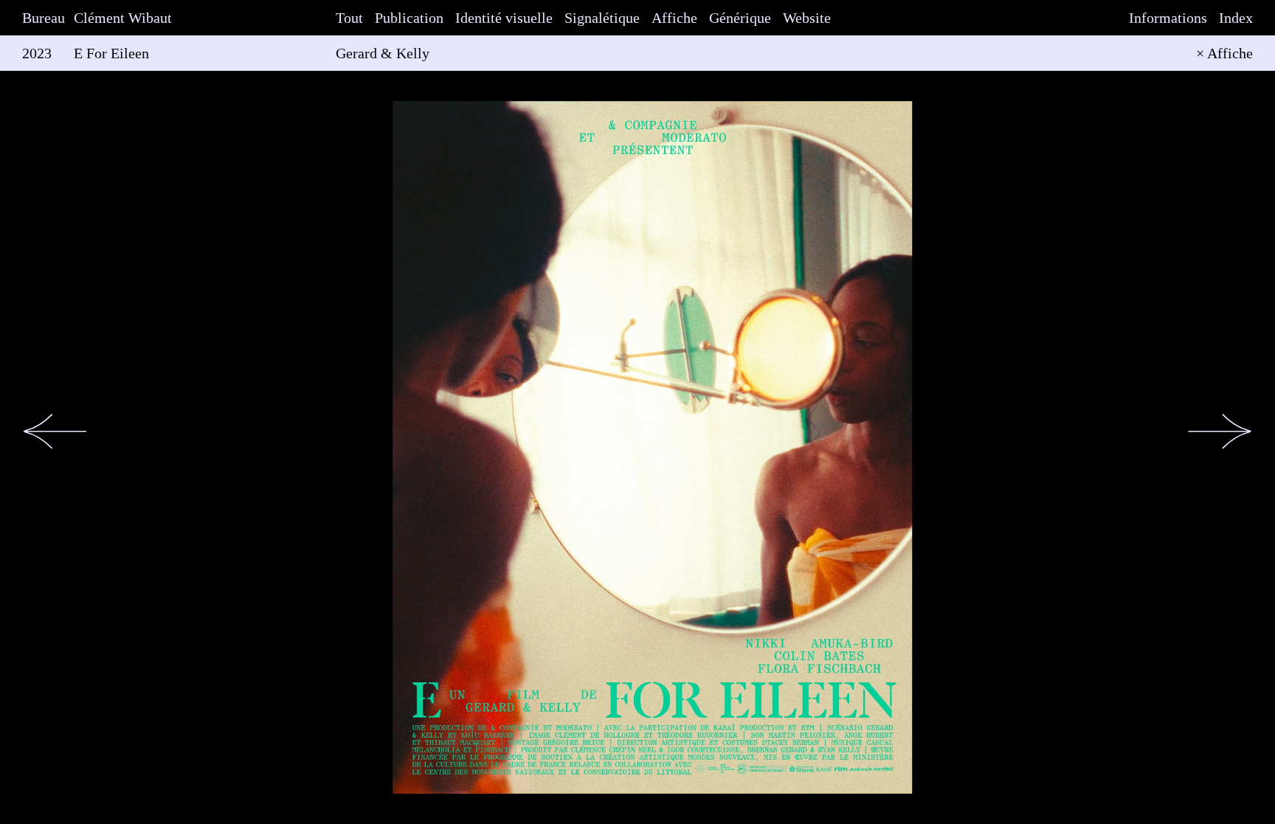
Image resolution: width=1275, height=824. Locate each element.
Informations (1168, 18)
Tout (349, 18)
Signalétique (602, 18)
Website (807, 18)
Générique (740, 18)
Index (1236, 18)
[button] (55, 431)
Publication (409, 18)
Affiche (674, 18)
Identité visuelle (504, 18)
